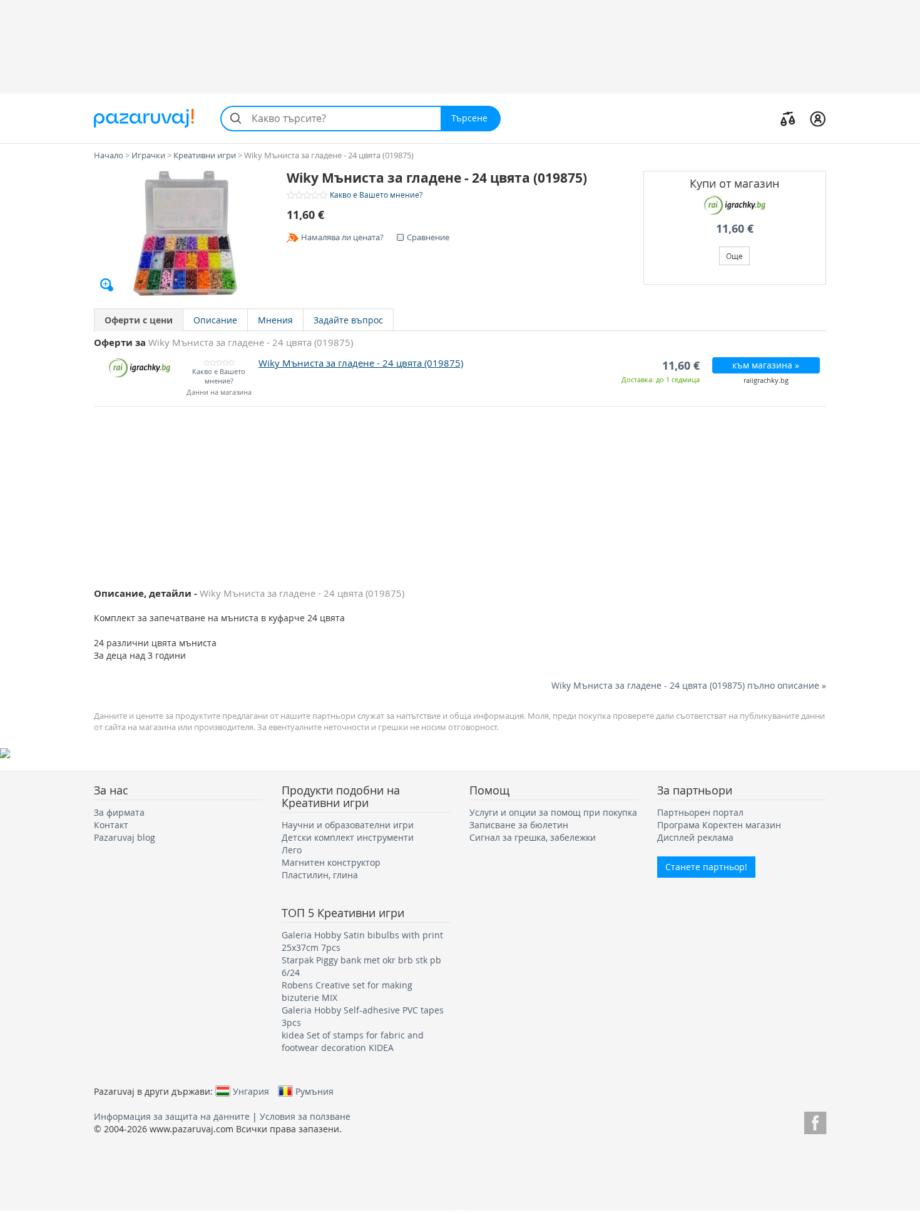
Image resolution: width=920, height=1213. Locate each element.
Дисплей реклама (695, 837)
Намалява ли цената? (342, 237)
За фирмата (119, 812)
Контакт (111, 825)
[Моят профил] (818, 118)
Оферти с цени (139, 320)
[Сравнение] (788, 118)
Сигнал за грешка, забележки (532, 837)
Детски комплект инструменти (348, 837)
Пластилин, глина (320, 875)
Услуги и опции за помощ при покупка (553, 812)
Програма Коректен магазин (719, 825)
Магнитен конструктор (331, 862)
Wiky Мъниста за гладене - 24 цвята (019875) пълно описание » (688, 685)
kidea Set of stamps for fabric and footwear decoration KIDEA (353, 1041)
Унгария (251, 1091)
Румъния (314, 1091)
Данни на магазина (219, 392)
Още (734, 256)
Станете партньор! (706, 867)
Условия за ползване (305, 1116)
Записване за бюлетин (518, 825)
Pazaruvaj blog (124, 837)
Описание (215, 320)
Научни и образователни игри (348, 825)
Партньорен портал (700, 812)
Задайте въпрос (348, 320)
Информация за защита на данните (172, 1116)
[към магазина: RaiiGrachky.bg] (735, 205)
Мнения (275, 320)
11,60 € (735, 228)
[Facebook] (815, 1120)
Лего (292, 850)
